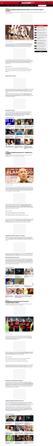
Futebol (8, 5)
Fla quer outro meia (21, 0)
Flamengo (30, 89)
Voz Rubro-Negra (26, 5)
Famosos (31, 5)
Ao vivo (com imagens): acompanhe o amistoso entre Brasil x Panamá (42, 35)
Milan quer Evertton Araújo (16, 0)
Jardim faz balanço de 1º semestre (8, 0)
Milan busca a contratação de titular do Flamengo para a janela (41, 30)
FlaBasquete (16, 5)
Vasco (6, 112)
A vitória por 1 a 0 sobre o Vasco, (10, 43)
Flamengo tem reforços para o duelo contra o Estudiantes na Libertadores (19, 358)
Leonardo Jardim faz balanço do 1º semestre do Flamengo (42, 27)
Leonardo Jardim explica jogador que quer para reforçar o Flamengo (42, 38)
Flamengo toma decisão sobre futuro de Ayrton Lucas (41, 46)
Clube (12, 5)
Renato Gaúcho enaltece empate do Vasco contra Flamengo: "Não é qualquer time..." (20, 69)
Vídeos (21, 5)
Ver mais (41, 51)
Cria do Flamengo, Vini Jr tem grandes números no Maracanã (41, 40)
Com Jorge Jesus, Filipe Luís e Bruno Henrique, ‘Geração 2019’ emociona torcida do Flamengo (41, 49)
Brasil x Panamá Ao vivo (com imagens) (29, 0)
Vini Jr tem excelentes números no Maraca (45, 0)
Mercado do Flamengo (37, 0)
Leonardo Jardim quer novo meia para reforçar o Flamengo (42, 33)
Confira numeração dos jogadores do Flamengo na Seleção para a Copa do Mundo (41, 43)
